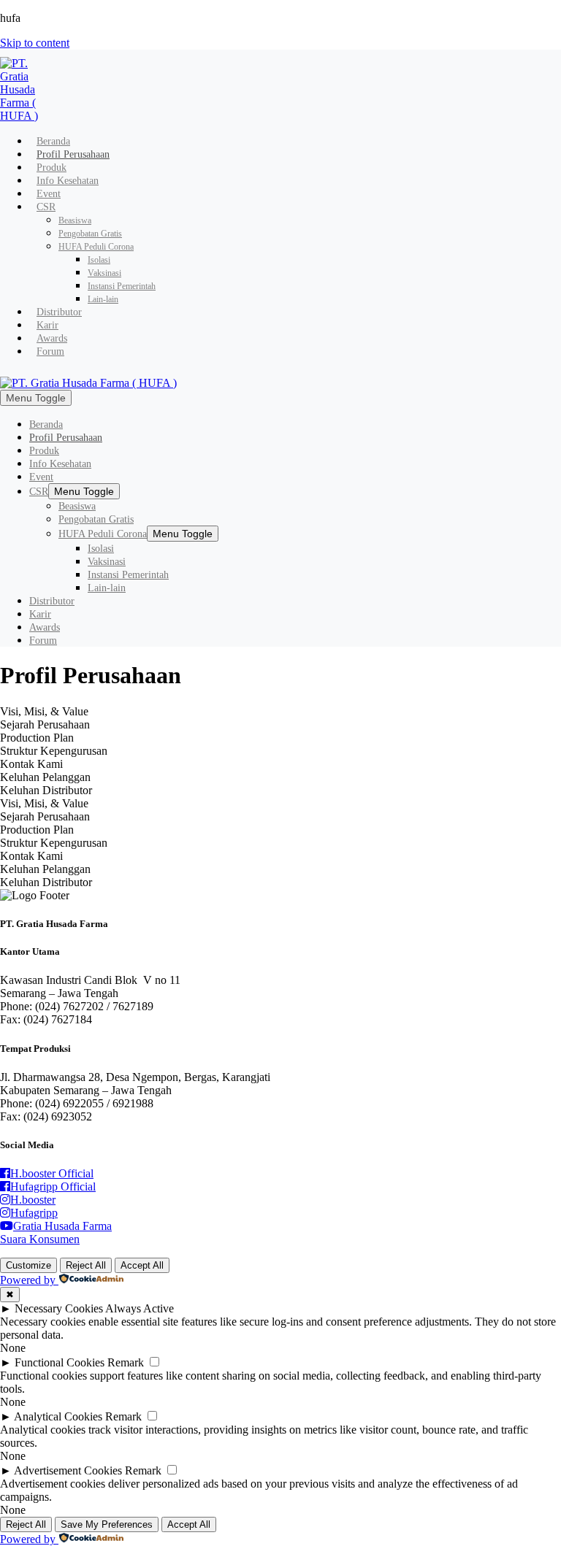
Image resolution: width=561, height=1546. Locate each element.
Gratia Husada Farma (62, 1226)
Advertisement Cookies (68, 1470)
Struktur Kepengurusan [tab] (53, 751)
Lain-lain (103, 299)
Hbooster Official (52, 1173)
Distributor (59, 312)
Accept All (142, 1265)
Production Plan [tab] (37, 737)
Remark (125, 1362)
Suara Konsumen (40, 1239)
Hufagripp (34, 1213)
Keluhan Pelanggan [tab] (45, 777)
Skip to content (34, 42)
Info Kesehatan (68, 180)
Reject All (86, 1265)
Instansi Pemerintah (122, 286)
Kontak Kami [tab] (31, 764)
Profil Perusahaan (73, 154)
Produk (51, 167)
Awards (52, 338)
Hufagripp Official (53, 1186)
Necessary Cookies (59, 1308)
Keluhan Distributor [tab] (46, 790)
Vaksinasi (104, 273)
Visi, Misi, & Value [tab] (44, 711)
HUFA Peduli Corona (96, 247)
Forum (50, 351)
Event (49, 193)
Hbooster (33, 1199)
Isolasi (99, 260)
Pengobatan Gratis (90, 233)
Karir (47, 325)
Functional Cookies (59, 1362)
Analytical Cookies (58, 1416)
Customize (28, 1265)
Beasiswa (74, 220)
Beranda (53, 141)
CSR (46, 206)
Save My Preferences (107, 1524)
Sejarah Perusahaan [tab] (45, 724)
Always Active (139, 1308)
